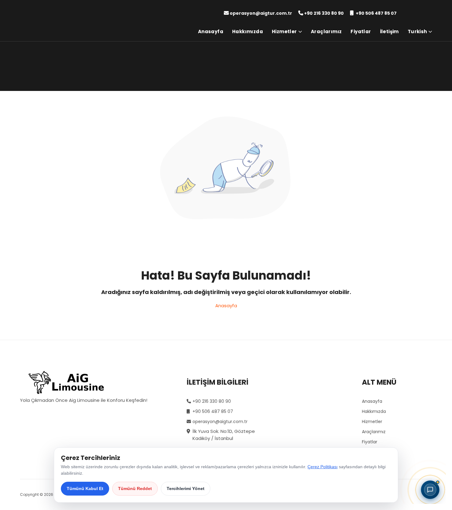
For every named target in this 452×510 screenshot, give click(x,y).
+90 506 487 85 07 (376, 13)
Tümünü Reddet (135, 488)
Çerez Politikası (322, 466)
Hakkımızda (247, 31)
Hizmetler (284, 31)
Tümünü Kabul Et (85, 488)
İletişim (389, 31)
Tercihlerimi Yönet (185, 488)
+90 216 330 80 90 (324, 13)
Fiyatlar (361, 31)
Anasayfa (210, 31)
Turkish (417, 31)
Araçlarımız (326, 31)
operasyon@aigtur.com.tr (261, 13)
